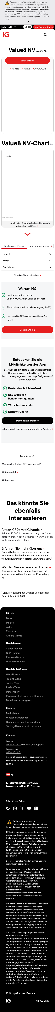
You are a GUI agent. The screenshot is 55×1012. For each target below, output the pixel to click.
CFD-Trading (13, 652)
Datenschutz (13, 786)
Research (11, 708)
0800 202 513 (13, 752)
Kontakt (10, 735)
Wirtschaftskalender (17, 717)
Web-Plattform (14, 674)
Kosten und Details (14, 245)
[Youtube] (29, 808)
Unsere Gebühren (15, 661)
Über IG (25, 786)
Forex (9, 618)
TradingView (13, 683)
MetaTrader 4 (13, 691)
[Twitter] (22, 808)
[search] (45, 34)
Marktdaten (12, 713)
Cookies (35, 786)
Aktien (9, 626)
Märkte (10, 613)
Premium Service (15, 657)
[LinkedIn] (36, 808)
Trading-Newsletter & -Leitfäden (23, 726)
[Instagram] (15, 808)
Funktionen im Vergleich (19, 700)
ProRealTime (13, 687)
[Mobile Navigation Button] (51, 34)
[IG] (6, 34)
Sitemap (14, 782)
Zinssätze (11, 631)
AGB (35, 782)
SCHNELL (15, 69)
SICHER (27, 69)
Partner (21, 993)
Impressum (26, 782)
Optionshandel (14, 648)
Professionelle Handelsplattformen (24, 696)
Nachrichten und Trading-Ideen (23, 721)
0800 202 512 (13, 744)
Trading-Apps (13, 678)
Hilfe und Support (35, 744)
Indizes (10, 622)
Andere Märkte (14, 635)
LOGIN (28, 27)
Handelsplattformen (17, 669)
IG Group (11, 993)
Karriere (30, 993)
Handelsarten (13, 643)
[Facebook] (8, 808)
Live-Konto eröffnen (44, 27)
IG (7, 782)
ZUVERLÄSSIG (40, 69)
